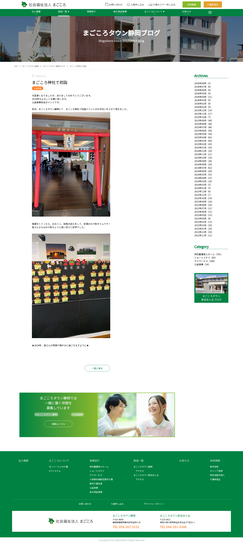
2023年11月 (200, 194)
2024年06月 (200, 171)
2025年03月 (200, 140)
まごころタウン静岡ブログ (54, 66)
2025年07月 (200, 127)
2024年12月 (200, 151)
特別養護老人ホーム (204, 254)
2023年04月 (200, 218)
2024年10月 (200, 157)
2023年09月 (200, 201)
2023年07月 (200, 208)
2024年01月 (200, 188)
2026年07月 (200, 86)
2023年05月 (200, 215)
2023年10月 (200, 198)
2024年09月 (200, 161)
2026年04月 (200, 96)
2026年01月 (200, 107)
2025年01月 (200, 147)
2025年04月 (200, 137)
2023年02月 (200, 225)
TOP (16, 66)
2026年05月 (200, 93)
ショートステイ (202, 257)
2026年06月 (200, 90)
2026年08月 (200, 83)
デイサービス (201, 261)
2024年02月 (200, 184)
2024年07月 (200, 167)
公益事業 (198, 264)
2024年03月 (200, 181)
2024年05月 (200, 174)
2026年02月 (200, 103)
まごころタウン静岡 (30, 66)
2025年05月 (200, 134)
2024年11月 (200, 154)
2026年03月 (200, 100)
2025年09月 (200, 120)
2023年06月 (200, 211)
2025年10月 (200, 117)
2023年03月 (200, 221)
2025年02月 (200, 144)
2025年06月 (200, 130)
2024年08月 (200, 164)
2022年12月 (200, 232)
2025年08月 (200, 123)
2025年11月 (200, 113)
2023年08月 (200, 205)
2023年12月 (200, 191)
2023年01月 (200, 228)
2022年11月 (200, 235)
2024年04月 (200, 178)
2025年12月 (200, 110)
